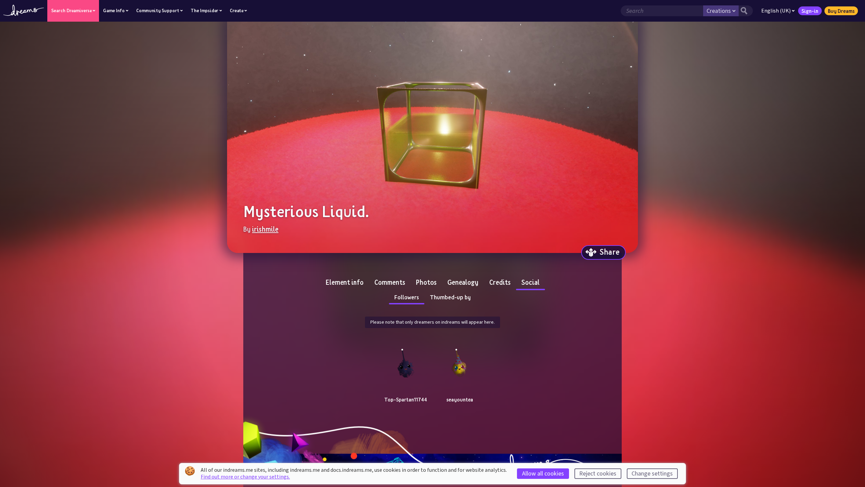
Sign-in (809, 10)
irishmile (265, 229)
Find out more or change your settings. (245, 477)
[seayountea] (459, 362)
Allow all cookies (543, 473)
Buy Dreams (841, 10)
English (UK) (776, 11)
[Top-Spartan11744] (405, 362)
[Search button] (746, 10)
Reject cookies (597, 473)
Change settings (652, 473)
